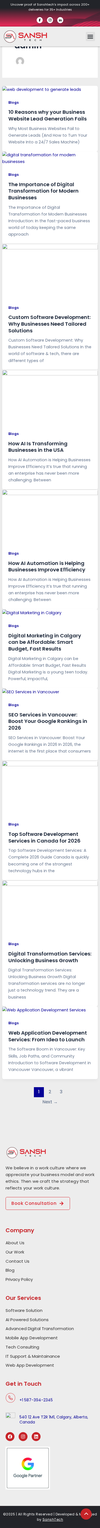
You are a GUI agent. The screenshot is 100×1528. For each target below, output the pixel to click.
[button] (90, 36)
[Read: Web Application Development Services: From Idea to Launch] (44, 1010)
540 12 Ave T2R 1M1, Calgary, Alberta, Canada (53, 1419)
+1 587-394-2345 (36, 1400)
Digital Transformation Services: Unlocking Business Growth (49, 957)
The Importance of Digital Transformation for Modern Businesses (43, 191)
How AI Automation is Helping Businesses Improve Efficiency (46, 566)
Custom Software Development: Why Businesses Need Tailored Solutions (49, 324)
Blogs (13, 102)
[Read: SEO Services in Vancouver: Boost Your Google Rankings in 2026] (30, 691)
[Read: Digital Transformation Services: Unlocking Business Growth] (50, 907)
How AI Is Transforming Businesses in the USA (38, 447)
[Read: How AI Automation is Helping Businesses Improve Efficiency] (50, 516)
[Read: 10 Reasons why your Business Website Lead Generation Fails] (41, 89)
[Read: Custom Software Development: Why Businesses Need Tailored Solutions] (50, 270)
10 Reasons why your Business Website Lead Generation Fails (47, 115)
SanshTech (52, 1519)
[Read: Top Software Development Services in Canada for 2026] (50, 787)
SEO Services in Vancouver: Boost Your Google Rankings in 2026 (47, 721)
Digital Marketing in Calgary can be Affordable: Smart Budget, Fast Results (44, 642)
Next (50, 1102)
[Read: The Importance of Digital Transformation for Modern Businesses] (50, 158)
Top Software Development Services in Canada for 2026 (44, 837)
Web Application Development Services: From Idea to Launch (47, 1036)
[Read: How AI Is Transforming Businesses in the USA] (50, 396)
